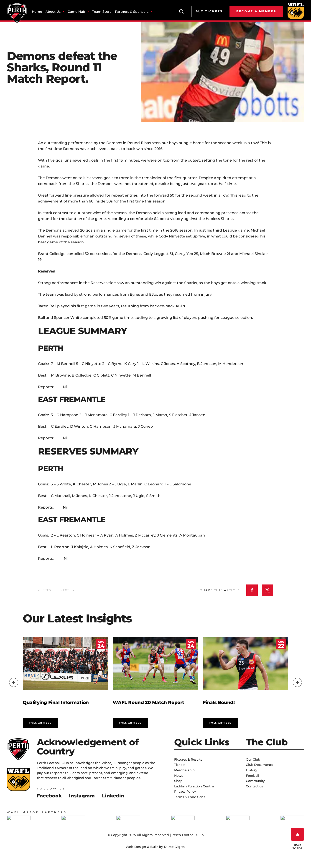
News (178, 776)
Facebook (49, 796)
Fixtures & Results (188, 759)
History (251, 770)
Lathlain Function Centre (194, 786)
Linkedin (113, 796)
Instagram (82, 796)
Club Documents (259, 765)
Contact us (254, 786)
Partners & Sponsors (131, 11)
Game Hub (76, 11)
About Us (53, 11)
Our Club (253, 759)
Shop (178, 781)
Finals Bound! (219, 702)
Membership (184, 770)
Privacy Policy (185, 791)
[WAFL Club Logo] (17, 13)
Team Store (102, 11)
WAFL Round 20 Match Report (148, 702)
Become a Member (256, 11)
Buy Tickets (209, 11)
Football (252, 776)
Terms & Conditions (189, 797)
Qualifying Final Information (56, 702)
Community (255, 781)
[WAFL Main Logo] (295, 10)
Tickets (179, 765)
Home (37, 11)
